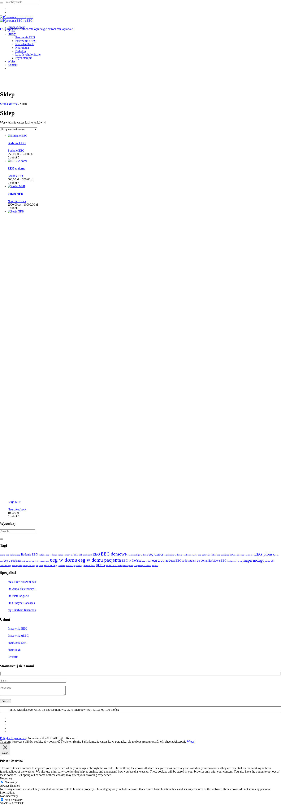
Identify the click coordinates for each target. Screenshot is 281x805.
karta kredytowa (234, 561)
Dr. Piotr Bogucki (18, 595)
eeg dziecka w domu (173, 555)
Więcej (191, 741)
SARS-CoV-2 (112, 565)
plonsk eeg (50, 565)
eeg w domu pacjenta (99, 560)
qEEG (100, 565)
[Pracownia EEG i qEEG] (16, 18)
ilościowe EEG (217, 560)
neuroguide (17, 565)
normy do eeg (29, 565)
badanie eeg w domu (48, 555)
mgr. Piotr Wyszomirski (22, 581)
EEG (96, 554)
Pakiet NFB (15, 193)
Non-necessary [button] (9, 796)
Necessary (11, 782)
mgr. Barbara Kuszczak (22, 610)
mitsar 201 (270, 561)
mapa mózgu (253, 560)
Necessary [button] (6, 778)
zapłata (155, 565)
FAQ (3, 29)
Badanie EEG (17, 143)
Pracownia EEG (17, 628)
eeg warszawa (28, 561)
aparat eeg (4, 555)
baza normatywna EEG (68, 555)
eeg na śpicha (223, 555)
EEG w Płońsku (131, 560)
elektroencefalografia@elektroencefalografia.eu (45, 29)
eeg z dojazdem (163, 560)
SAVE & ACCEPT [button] (12, 803)
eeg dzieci (156, 554)
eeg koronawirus (190, 555)
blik (80, 555)
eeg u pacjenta (12, 560)
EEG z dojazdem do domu (191, 560)
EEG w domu (16, 168)
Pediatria (13, 656)
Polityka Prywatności (13, 738)
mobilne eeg (5, 565)
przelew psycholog (74, 565)
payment (39, 565)
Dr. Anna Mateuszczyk (21, 588)
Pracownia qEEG (18, 635)
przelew (61, 565)
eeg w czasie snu (42, 561)
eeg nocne (248, 555)
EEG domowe (114, 553)
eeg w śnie (146, 561)
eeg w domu (63, 560)
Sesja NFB (14, 502)
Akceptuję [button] (180, 741)
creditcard (87, 555)
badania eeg (15, 555)
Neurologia (14, 649)
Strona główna (9, 103)
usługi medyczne (125, 565)
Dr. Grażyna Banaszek (21, 603)
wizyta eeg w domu (142, 565)
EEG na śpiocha (237, 555)
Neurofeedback (17, 201)
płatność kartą (89, 565)
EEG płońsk (264, 554)
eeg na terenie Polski (207, 555)
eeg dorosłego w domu (138, 555)
